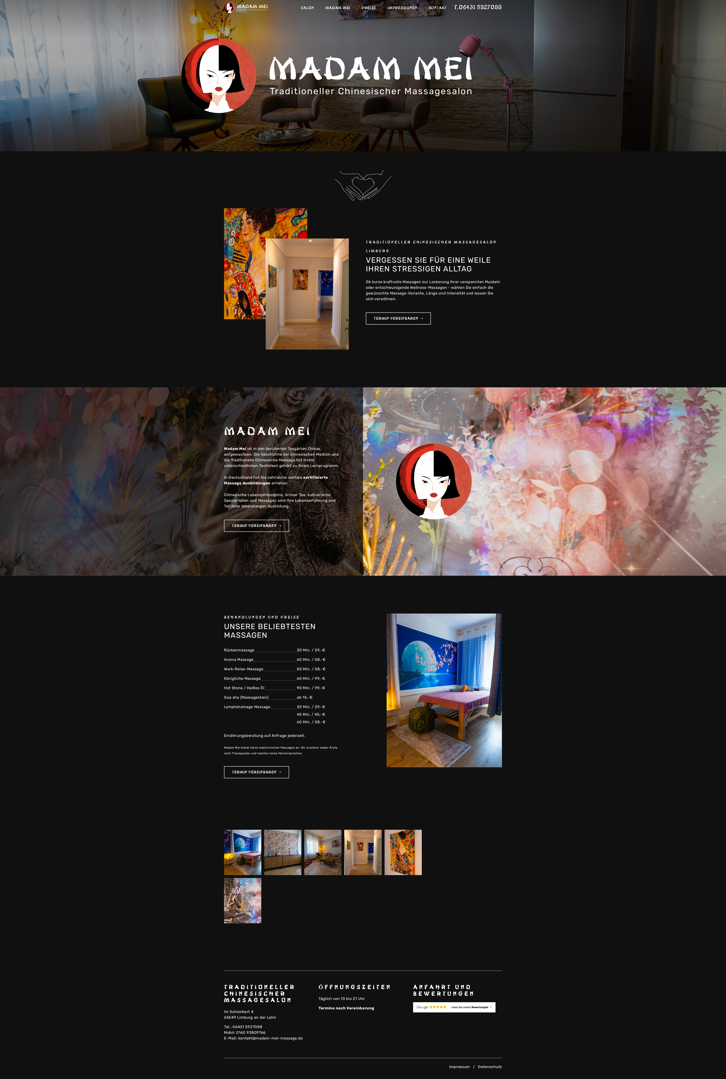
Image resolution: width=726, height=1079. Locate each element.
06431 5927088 (247, 1027)
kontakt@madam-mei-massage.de (270, 1038)
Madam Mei (337, 8)
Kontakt (438, 8)
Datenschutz (490, 1066)
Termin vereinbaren (396, 318)
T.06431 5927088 (478, 7)
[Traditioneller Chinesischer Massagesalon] (246, 7)
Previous (690, 138)
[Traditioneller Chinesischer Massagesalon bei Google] (457, 1007)
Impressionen (402, 8)
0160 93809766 (251, 1032)
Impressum (459, 1066)
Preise (369, 8)
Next (709, 138)
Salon (307, 8)
